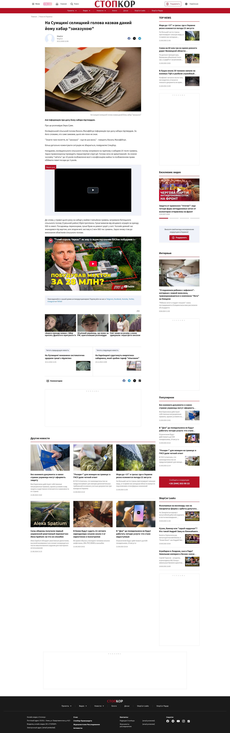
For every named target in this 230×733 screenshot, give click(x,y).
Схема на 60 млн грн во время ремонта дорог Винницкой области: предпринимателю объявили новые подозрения (178, 52)
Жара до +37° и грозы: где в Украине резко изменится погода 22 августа (134, 476)
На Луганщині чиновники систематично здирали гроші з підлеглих (64, 357)
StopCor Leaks (140, 10)
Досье (125, 10)
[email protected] (48, 727)
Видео (85, 10)
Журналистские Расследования (86, 724)
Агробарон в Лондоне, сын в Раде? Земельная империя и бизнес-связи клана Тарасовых (176, 554)
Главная (34, 16)
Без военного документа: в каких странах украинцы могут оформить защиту (48, 477)
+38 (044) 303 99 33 (179, 483)
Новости (100, 10)
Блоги (114, 10)
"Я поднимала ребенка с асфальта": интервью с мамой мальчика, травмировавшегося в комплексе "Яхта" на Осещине (179, 294)
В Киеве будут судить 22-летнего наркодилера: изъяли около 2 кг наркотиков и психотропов (89, 534)
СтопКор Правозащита (82, 721)
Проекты (70, 10)
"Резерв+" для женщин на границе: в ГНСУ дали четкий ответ (91, 476)
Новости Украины (45, 16)
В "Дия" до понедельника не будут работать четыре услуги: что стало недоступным (133, 534)
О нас (75, 717)
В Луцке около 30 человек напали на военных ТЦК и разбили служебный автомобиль (177, 73)
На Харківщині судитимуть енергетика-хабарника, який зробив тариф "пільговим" (117, 357)
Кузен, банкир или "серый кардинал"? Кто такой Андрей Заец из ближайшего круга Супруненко (178, 531)
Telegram (109, 299)
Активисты (77, 728)
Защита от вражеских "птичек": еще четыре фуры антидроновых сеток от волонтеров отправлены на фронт (177, 208)
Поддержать (175, 4)
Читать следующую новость (107, 350)
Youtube (125, 299)
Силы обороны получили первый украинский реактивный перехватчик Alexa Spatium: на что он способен (49, 534)
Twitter (131, 299)
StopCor (60, 36)
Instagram (51, 301)
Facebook (117, 299)
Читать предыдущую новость (57, 350)
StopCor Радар (157, 10)
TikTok (59, 301)
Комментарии (56, 381)
